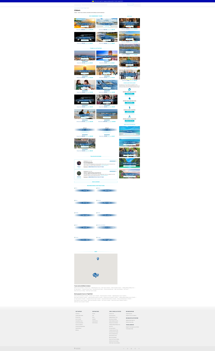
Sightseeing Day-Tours (96, 287)
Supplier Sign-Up (129, 313)
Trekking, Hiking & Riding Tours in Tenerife (127, 297)
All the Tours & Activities (79, 287)
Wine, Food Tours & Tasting (79, 290)
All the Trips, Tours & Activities (114, 342)
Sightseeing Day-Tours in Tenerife (119, 295)
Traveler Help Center (79, 315)
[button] (94, 275)
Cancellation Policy (79, 321)
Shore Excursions (112, 315)
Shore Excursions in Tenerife (105, 295)
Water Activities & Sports (116, 287)
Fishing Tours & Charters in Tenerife (111, 297)
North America (95, 322)
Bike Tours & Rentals (119, 289)
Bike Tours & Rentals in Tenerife (94, 300)
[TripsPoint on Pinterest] (124, 348)
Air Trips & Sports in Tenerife (79, 298)
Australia (94, 319)
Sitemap (77, 330)
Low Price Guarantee (79, 322)
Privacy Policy (78, 317)
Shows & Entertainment (109, 289)
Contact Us (78, 313)
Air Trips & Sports (77, 289)
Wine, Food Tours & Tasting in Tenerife (119, 300)
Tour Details (85, 26)
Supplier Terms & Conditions (131, 315)
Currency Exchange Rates (80, 326)
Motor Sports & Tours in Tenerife (80, 300)
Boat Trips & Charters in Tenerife (80, 297)
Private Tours (87, 287)
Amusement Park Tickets (98, 289)
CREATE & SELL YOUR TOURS (129, 155)
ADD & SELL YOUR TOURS (129, 144)
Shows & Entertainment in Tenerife (124, 298)
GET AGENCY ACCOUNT (129, 176)
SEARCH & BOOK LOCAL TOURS (129, 134)
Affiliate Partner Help (129, 322)
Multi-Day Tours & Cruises (91, 290)
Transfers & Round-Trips (87, 289)
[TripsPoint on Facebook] (131, 348)
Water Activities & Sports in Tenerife (95, 297)
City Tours (126, 289)
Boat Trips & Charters (106, 287)
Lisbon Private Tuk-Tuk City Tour (96, 166)
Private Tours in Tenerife (94, 295)
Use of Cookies (78, 319)
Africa (93, 317)
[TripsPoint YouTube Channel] (127, 348)
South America (95, 321)
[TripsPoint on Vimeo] (139, 348)
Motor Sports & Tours (113, 335)
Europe (93, 313)
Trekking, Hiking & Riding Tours (128, 287)
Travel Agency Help (129, 328)
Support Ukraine (107, 1)
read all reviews (96, 181)
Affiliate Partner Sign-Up (130, 320)
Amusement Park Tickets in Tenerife (109, 298)
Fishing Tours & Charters (113, 322)
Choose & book (85, 58)
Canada (79, 167)
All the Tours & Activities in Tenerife (81, 295)
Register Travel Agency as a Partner (132, 327)
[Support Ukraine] (93, 1)
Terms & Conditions (79, 324)
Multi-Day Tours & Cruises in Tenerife (81, 301)
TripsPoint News (78, 328)
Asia (93, 315)
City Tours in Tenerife (106, 300)
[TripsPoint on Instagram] (135, 348)
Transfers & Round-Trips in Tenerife (94, 298)
